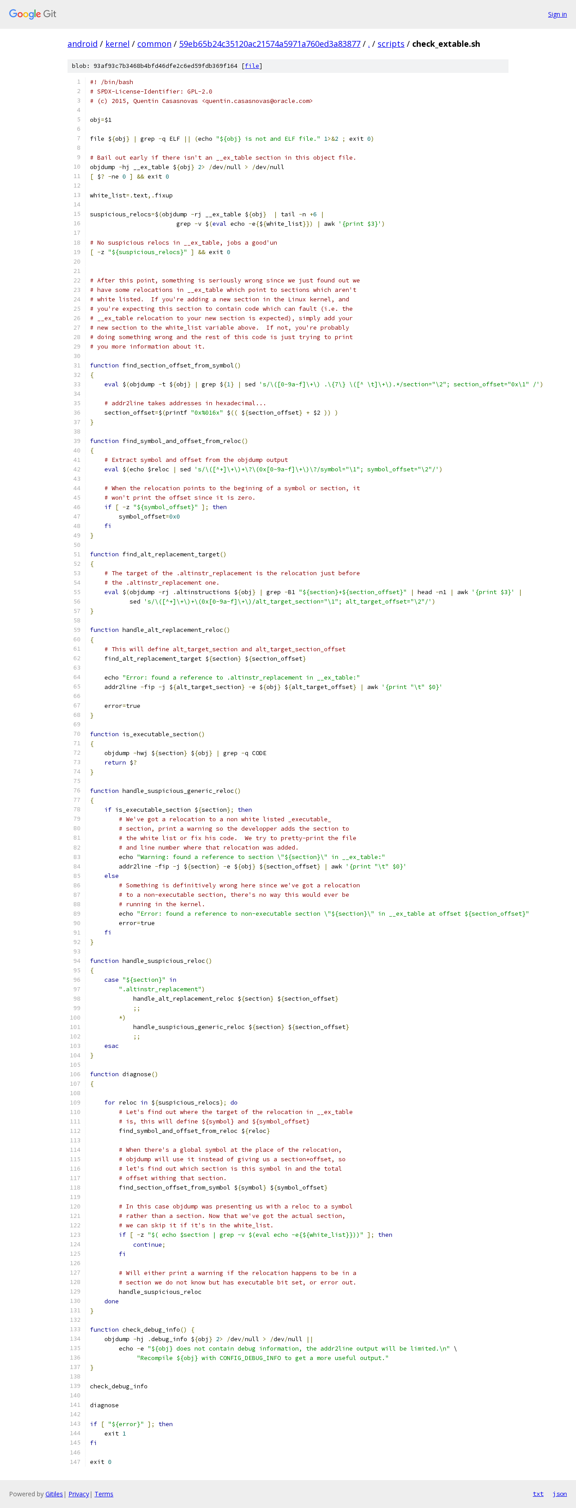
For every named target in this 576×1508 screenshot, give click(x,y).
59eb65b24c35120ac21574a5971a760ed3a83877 (269, 43)
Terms (103, 1494)
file (252, 66)
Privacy (78, 1494)
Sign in (557, 14)
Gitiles (54, 1494)
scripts (391, 43)
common (154, 43)
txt (538, 1494)
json (560, 1494)
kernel (117, 43)
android (83, 43)
